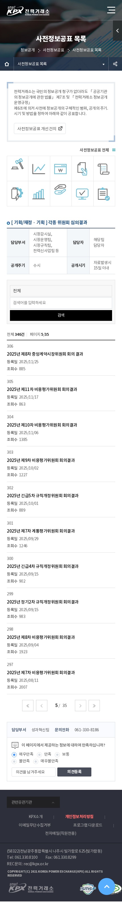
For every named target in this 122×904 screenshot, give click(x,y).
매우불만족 (49, 761)
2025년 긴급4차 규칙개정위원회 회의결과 (43, 566)
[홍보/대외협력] (61, 193)
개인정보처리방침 (79, 816)
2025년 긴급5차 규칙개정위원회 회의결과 (43, 495)
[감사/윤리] (17, 193)
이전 (41, 705)
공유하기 (115, 64)
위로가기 (106, 886)
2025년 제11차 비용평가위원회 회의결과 (42, 389)
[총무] (104, 168)
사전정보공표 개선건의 (36, 128)
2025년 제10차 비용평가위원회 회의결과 (42, 425)
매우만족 (26, 754)
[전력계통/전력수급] (17, 168)
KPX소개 (36, 816)
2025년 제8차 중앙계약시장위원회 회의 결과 (45, 354)
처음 (27, 705)
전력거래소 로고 (28, 11)
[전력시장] (39, 168)
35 (64, 705)
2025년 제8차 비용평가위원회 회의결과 (41, 637)
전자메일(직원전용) (60, 833)
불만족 (24, 761)
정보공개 (27, 50)
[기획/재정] (61, 168)
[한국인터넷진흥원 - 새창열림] (88, 885)
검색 (61, 315)
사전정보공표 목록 (87, 50)
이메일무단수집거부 (35, 825)
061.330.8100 (26, 857)
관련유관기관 (21, 802)
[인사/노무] (39, 193)
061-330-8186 (87, 729)
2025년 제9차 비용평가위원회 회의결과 (41, 460)
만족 (47, 754)
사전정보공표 (53, 50)
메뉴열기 (110, 9)
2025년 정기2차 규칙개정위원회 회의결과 (43, 602)
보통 (65, 754)
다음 (80, 705)
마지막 (94, 705)
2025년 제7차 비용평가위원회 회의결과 (41, 672)
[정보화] (82, 193)
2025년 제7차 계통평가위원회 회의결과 (41, 531)
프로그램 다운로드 (87, 825)
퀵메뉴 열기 (117, 30)
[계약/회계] (82, 168)
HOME (7, 64)
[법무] (104, 193)
